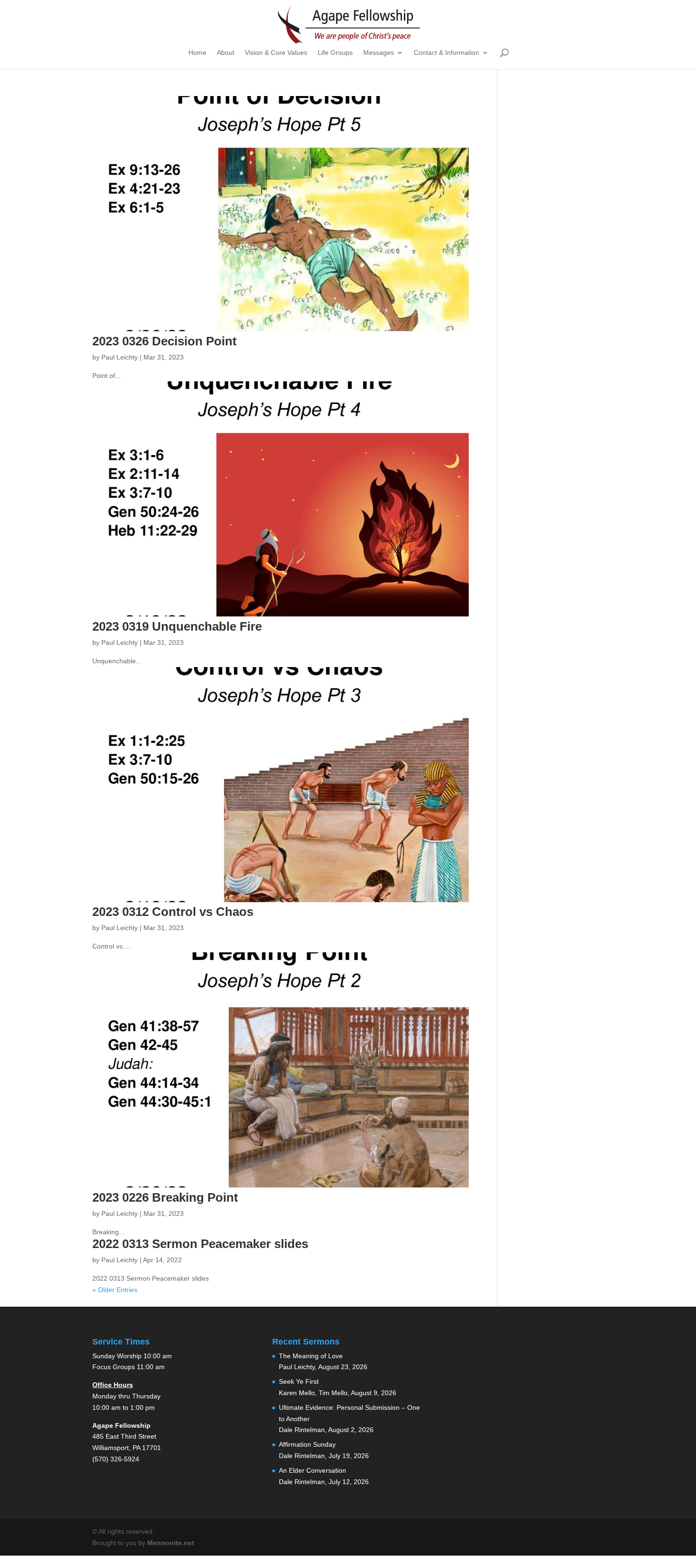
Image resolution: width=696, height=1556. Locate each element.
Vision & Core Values (276, 52)
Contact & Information (446, 52)
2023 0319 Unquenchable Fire (177, 626)
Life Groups (335, 52)
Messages (378, 52)
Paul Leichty (119, 357)
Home (197, 52)
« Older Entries (114, 1289)
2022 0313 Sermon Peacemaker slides (200, 1244)
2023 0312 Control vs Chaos (172, 912)
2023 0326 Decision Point (164, 341)
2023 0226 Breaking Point (165, 1197)
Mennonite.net (170, 1543)
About (225, 52)
